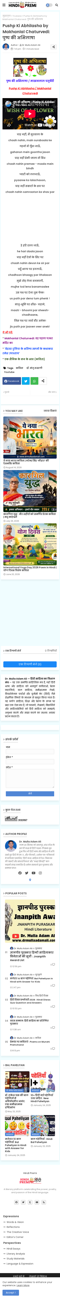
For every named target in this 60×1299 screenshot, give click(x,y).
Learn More (23, 1285)
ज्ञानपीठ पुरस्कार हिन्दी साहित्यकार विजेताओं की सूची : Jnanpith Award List (32, 956)
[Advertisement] (30, 219)
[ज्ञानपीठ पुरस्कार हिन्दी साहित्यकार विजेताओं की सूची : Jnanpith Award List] (30, 921)
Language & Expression (20, 1263)
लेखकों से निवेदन (38, 1276)
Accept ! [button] (11, 1292)
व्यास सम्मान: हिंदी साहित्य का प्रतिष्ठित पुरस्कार (29, 1022)
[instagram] (40, 873)
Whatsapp (34, 381)
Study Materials (15, 1258)
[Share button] (43, 381)
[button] (56, 5)
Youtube (17, 16)
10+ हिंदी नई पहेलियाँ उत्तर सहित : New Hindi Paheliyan (42, 1098)
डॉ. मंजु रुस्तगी (34, 368)
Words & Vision (15, 1222)
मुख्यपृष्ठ (6, 16)
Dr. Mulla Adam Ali (16, 678)
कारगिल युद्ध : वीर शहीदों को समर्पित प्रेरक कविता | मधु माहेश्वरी (29, 515)
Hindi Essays (13, 1248)
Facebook (13, 381)
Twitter (26, 381)
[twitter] (26, 873)
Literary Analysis (16, 1253)
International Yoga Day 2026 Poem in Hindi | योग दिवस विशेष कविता (29, 569)
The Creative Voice (18, 1232)
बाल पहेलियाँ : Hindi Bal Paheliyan (41, 1140)
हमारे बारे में (18, 1276)
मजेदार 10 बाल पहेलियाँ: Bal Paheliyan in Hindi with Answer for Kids (31, 980)
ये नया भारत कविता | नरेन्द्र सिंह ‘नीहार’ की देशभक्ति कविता (26, 462)
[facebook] (20, 873)
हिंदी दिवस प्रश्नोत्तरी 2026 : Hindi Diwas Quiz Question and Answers (30, 1001)
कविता (19, 368)
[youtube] (34, 873)
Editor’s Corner (15, 1237)
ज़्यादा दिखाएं (50, 410)
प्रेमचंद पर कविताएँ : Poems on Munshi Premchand (30, 1043)
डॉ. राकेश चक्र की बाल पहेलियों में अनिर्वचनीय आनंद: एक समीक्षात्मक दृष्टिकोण (16, 1101)
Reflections (13, 1227)
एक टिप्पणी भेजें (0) (30, 664)
